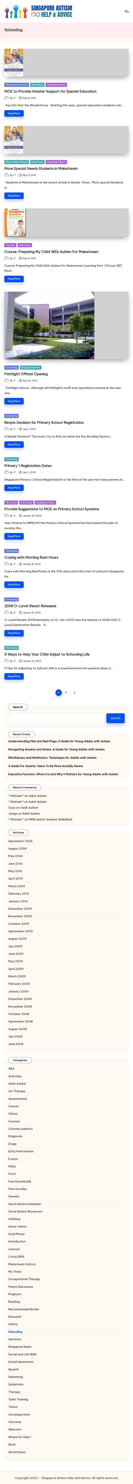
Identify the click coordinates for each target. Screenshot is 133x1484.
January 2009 (18, 991)
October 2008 (18, 1014)
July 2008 (15, 1036)
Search (18, 707)
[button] (74, 692)
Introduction (17, 1241)
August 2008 (17, 1029)
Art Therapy (16, 1091)
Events (13, 1159)
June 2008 (15, 1044)
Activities (15, 1076)
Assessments (17, 1098)
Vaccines (14, 1422)
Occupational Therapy (24, 1279)
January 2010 (18, 901)
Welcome (14, 1429)
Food (12, 1174)
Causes (13, 1106)
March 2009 (17, 976)
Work (12, 1444)
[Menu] (126, 11)
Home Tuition (17, 1226)
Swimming (15, 1377)
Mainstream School (17, 84)
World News (16, 1452)
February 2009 (19, 984)
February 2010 (18, 893)
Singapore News (56, 84)
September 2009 (20, 931)
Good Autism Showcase (25, 1211)
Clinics (13, 1113)
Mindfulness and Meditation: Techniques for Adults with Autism (52, 757)
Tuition (13, 1407)
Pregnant (14, 1294)
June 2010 (15, 863)
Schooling (37, 84)
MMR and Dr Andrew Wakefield (50, 819)
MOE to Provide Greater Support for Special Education (50, 91)
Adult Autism (38, 796)
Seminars (14, 1339)
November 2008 (20, 1006)
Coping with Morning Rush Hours (31, 557)
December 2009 (20, 908)
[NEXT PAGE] (74, 692)
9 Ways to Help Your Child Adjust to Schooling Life (47, 654)
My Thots (11, 502)
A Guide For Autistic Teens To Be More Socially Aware (45, 766)
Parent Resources (20, 1286)
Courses (10, 245)
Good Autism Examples (24, 1204)
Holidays (14, 1219)
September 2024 (20, 841)
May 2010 (15, 871)
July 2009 (15, 946)
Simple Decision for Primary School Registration (44, 422)
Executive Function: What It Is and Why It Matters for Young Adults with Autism (63, 774)
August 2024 (17, 848)
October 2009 (18, 924)
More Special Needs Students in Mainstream (41, 168)
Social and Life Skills (22, 1354)
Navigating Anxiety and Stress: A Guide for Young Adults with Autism (56, 749)
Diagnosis (15, 1136)
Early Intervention (21, 1151)
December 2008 (20, 999)
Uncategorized (19, 1414)
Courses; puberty (20, 1128)
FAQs (12, 1166)
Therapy (14, 1392)
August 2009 (17, 938)
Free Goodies (17, 1189)
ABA (11, 1068)
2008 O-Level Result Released (30, 606)
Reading (14, 1301)
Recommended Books (23, 1309)
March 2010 (16, 886)
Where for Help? (19, 1437)
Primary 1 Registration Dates (28, 465)
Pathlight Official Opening (26, 374)
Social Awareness (20, 1361)
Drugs (12, 1144)
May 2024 (15, 856)
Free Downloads (19, 1181)
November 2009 (20, 916)
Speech (13, 1369)
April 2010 (15, 878)
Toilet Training (18, 1399)
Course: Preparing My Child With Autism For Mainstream (51, 252)
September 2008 (20, 1021)
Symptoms (16, 1384)
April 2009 (16, 969)
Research (14, 1316)
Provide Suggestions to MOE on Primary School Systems (51, 509)
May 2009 (15, 961)
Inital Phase (16, 1234)
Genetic (13, 1196)
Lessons (14, 1249)
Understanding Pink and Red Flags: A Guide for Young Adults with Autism (59, 741)
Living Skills (16, 1256)
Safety (13, 1324)
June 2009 (15, 954)
